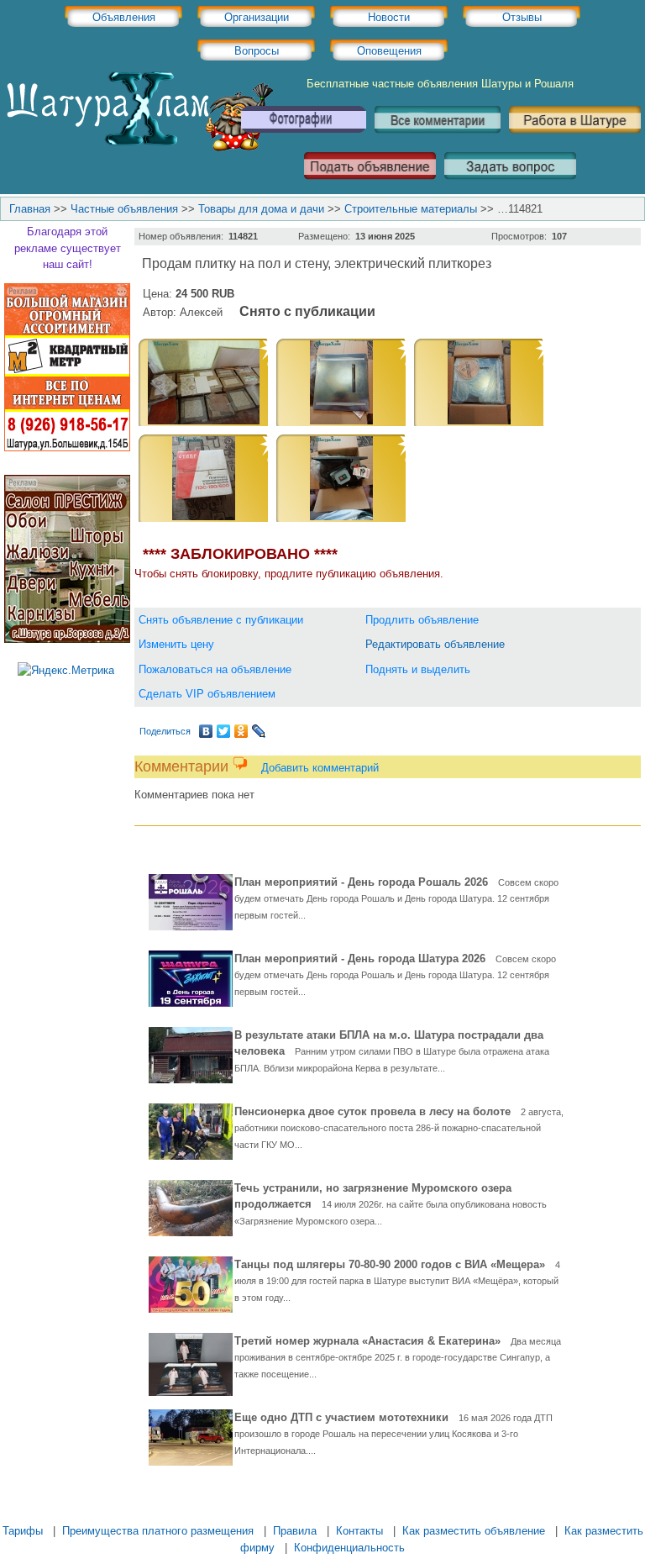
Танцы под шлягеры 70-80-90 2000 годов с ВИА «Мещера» (397, 1280)
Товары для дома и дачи (261, 209)
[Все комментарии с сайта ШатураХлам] (437, 139)
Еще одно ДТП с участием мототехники (393, 1433)
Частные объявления (124, 209)
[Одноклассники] (241, 731)
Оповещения (389, 51)
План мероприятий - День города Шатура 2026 (395, 974)
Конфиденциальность (349, 1547)
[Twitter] (224, 731)
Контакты (359, 1531)
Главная (29, 209)
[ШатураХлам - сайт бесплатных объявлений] (138, 147)
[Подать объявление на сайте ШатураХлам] (370, 185)
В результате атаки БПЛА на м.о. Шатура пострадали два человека (391, 1051)
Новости (389, 17)
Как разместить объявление (473, 1531)
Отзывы (522, 17)
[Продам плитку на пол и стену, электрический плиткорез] (204, 420)
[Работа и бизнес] (575, 139)
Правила (295, 1531)
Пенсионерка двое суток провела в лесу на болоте (399, 1127)
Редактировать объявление (435, 644)
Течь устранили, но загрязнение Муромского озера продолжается (390, 1204)
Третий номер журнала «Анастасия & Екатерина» (397, 1357)
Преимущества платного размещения (158, 1531)
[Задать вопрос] (510, 185)
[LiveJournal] (259, 731)
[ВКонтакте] (206, 731)
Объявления (123, 17)
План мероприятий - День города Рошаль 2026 (396, 898)
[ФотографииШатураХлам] (303, 139)
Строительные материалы (410, 209)
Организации (256, 17)
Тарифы (23, 1531)
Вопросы (256, 51)
